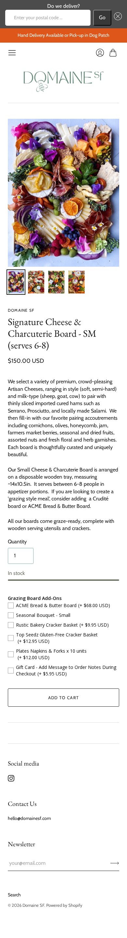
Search (14, 895)
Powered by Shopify (64, 905)
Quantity (17, 541)
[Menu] (12, 53)
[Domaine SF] (64, 79)
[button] (116, 17)
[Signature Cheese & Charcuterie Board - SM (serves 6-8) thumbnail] (16, 282)
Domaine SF (21, 310)
